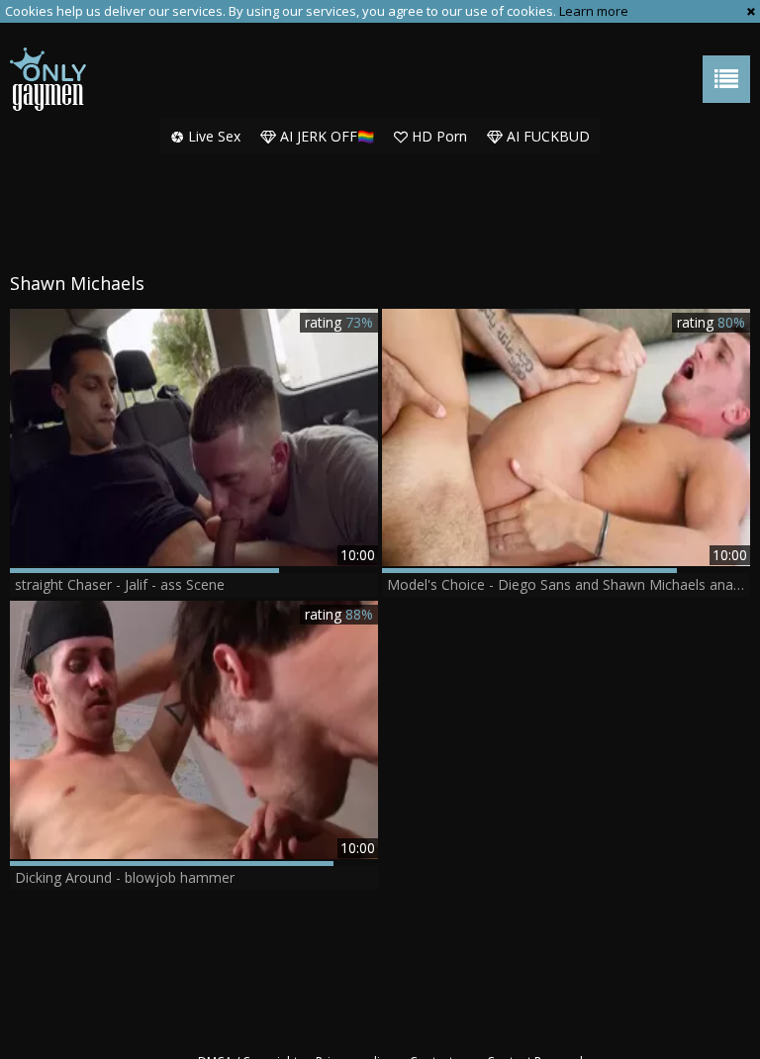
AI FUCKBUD (546, 136)
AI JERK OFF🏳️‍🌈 (325, 136)
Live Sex (212, 136)
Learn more (593, 11)
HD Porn (437, 136)
